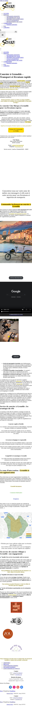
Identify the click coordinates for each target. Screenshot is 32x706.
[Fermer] (2, 35)
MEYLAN (6, 664)
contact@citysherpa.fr (17, 673)
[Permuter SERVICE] (27, 53)
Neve (1, 691)
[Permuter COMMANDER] (27, 61)
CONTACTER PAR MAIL (16, 277)
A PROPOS (6, 27)
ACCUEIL (6, 13)
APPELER (16, 356)
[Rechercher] (0, 30)
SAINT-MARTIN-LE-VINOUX (11, 668)
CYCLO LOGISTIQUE (13, 20)
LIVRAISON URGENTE (13, 16)
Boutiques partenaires (12, 24)
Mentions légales (10, 693)
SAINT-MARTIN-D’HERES (10, 665)
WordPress (12, 691)
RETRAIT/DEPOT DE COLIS (14, 21)
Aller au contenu (4, 0)
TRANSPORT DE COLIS (13, 17)
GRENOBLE (6, 662)
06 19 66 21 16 (18, 674)
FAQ (4, 26)
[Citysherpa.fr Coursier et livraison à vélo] (8, 10)
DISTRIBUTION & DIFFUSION (15, 19)
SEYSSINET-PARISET (9, 667)
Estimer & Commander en (16, 130)
